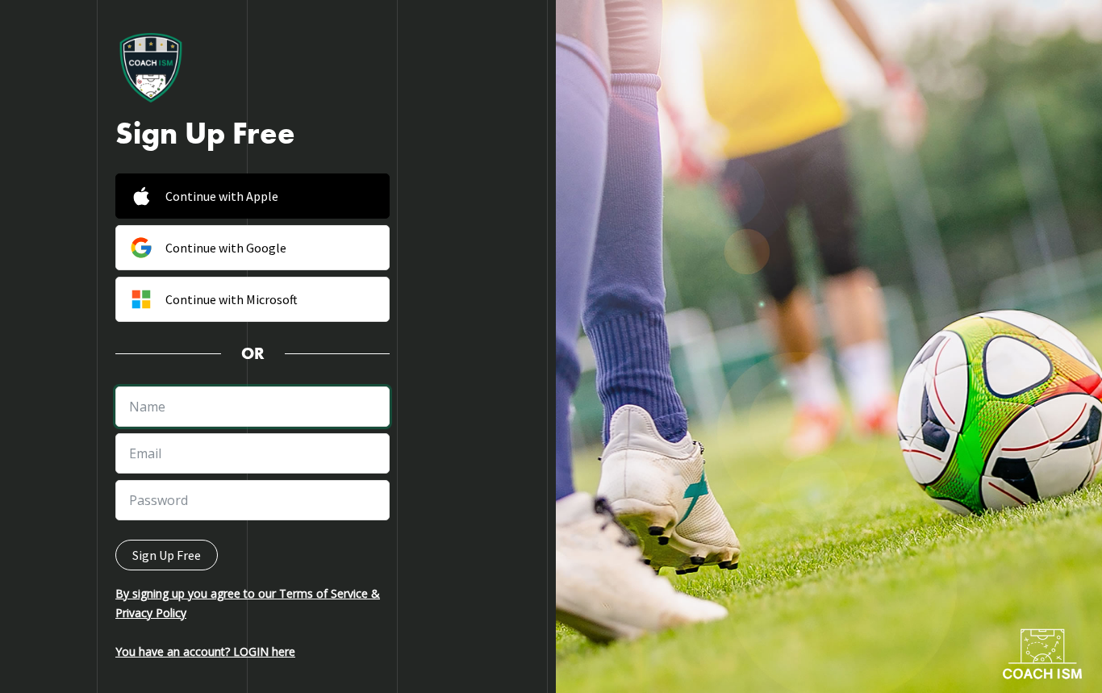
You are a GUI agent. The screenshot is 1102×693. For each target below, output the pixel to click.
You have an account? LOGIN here (205, 651)
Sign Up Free (166, 555)
